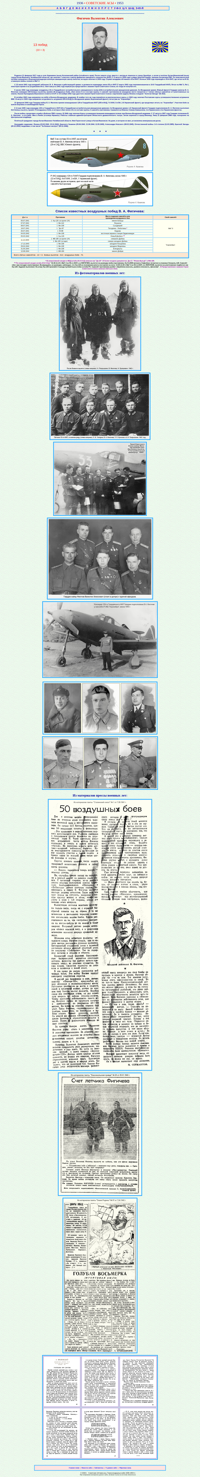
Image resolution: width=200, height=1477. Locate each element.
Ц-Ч (124, 8)
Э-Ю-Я (139, 8)
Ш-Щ (131, 8)
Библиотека (98, 1468)
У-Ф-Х (117, 8)
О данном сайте (111, 1468)
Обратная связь (125, 1468)
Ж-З (78, 8)
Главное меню (74, 1468)
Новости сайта (86, 1468)
